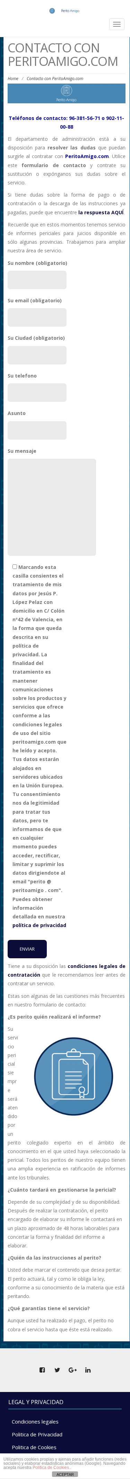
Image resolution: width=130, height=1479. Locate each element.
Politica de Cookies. (51, 1467)
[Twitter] (57, 1370)
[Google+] (73, 1370)
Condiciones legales (35, 1421)
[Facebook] (42, 1370)
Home (13, 78)
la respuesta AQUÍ (100, 212)
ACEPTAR (65, 1474)
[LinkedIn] (88, 1370)
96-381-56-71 (84, 118)
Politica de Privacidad (37, 1434)
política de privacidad (39, 925)
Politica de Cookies (34, 1447)
